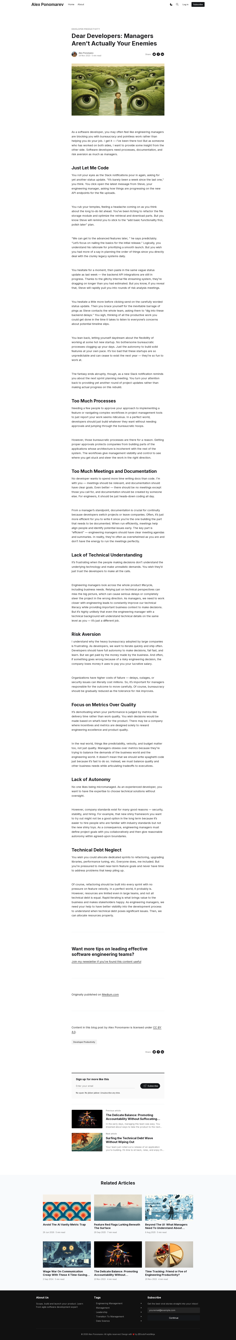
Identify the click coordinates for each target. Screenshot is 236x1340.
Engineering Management (109, 1303)
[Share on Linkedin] (162, 54)
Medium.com (110, 994)
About (81, 4)
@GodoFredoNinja (146, 1334)
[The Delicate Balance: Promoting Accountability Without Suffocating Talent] (87, 1119)
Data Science (103, 1321)
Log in (185, 4)
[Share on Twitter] (154, 54)
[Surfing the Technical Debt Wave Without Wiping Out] (87, 1142)
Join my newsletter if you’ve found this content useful (106, 961)
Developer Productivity (86, 29)
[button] (171, 4)
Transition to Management (110, 1316)
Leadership (101, 1312)
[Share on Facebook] (158, 54)
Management (103, 1307)
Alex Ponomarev (86, 53)
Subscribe (198, 4)
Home (71, 4)
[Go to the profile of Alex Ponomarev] (74, 54)
